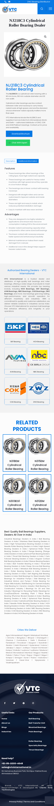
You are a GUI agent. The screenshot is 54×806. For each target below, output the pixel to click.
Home (4, 718)
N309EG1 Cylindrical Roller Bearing (14, 505)
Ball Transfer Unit (37, 723)
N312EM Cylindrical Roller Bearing (39, 505)
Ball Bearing (34, 718)
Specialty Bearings (38, 745)
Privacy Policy (15, 802)
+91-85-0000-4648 (12, 763)
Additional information (27, 161)
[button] (45, 36)
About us (6, 723)
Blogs (4, 727)
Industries (6, 731)
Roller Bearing (35, 741)
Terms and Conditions (34, 802)
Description (10, 161)
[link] (15, 331)
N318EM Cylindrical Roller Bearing (14, 465)
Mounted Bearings (37, 727)
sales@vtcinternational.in (16, 767)
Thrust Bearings (36, 750)
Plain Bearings (35, 731)
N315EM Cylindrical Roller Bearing (39, 465)
